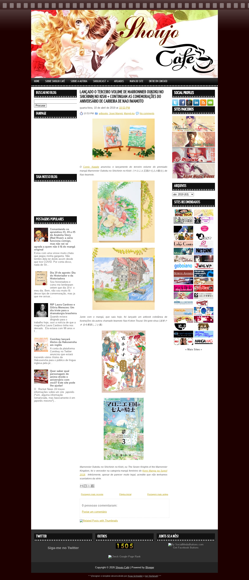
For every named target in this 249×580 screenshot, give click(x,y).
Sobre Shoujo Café (55, 81)
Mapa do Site (136, 81)
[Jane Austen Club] (183, 261)
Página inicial (125, 494)
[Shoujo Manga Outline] (183, 321)
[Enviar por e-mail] (81, 486)
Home (36, 81)
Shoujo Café (122, 567)
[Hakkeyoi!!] (203, 329)
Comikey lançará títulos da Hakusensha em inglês (63, 342)
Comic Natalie (91, 167)
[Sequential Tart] (203, 305)
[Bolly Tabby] (183, 344)
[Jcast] (203, 239)
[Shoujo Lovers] (203, 314)
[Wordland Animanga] (183, 283)
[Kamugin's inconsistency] (183, 298)
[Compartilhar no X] (89, 486)
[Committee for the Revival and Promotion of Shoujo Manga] (203, 336)
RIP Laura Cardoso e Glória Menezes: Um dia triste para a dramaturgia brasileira (63, 309)
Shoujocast (101, 81)
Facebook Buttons (188, 547)
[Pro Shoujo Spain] (203, 321)
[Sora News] (203, 290)
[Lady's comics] (183, 246)
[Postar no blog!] (85, 486)
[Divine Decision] (203, 283)
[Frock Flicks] (183, 290)
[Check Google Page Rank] (124, 556)
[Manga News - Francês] (183, 314)
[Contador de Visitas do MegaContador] (124, 547)
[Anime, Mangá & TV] (203, 276)
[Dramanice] (203, 231)
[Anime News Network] (183, 305)
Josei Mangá (116, 113)
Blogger (150, 567)
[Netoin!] (203, 253)
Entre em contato (158, 81)
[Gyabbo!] (183, 231)
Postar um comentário (94, 511)
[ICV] (183, 329)
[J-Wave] (203, 268)
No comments (147, 113)
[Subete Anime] (183, 276)
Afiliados (119, 81)
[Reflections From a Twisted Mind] (183, 239)
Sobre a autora (79, 81)
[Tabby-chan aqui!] (203, 222)
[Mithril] (183, 253)
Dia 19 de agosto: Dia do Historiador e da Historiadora (62, 275)
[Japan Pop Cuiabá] (203, 246)
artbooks (103, 113)
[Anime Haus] (203, 261)
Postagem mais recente (92, 494)
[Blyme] (183, 222)
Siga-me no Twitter (63, 548)
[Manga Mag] (203, 344)
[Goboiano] (183, 268)
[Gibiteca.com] (183, 215)
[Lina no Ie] (203, 215)
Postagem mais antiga (157, 494)
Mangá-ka (129, 113)
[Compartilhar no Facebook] (93, 486)
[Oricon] (183, 336)
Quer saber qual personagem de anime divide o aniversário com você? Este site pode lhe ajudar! (62, 378)
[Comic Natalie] (203, 298)
